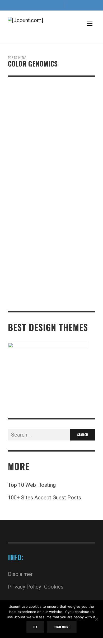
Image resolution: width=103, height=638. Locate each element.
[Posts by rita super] (10, 211)
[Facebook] (32, 5)
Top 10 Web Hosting (32, 485)
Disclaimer (20, 574)
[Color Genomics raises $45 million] (43, 143)
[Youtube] (58, 5)
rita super (23, 211)
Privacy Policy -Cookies (35, 587)
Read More (16, 304)
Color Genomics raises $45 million (51, 203)
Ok (35, 627)
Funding (15, 195)
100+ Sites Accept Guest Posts (44, 497)
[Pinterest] (41, 5)
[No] (96, 619)
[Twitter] (49, 5)
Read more (62, 627)
